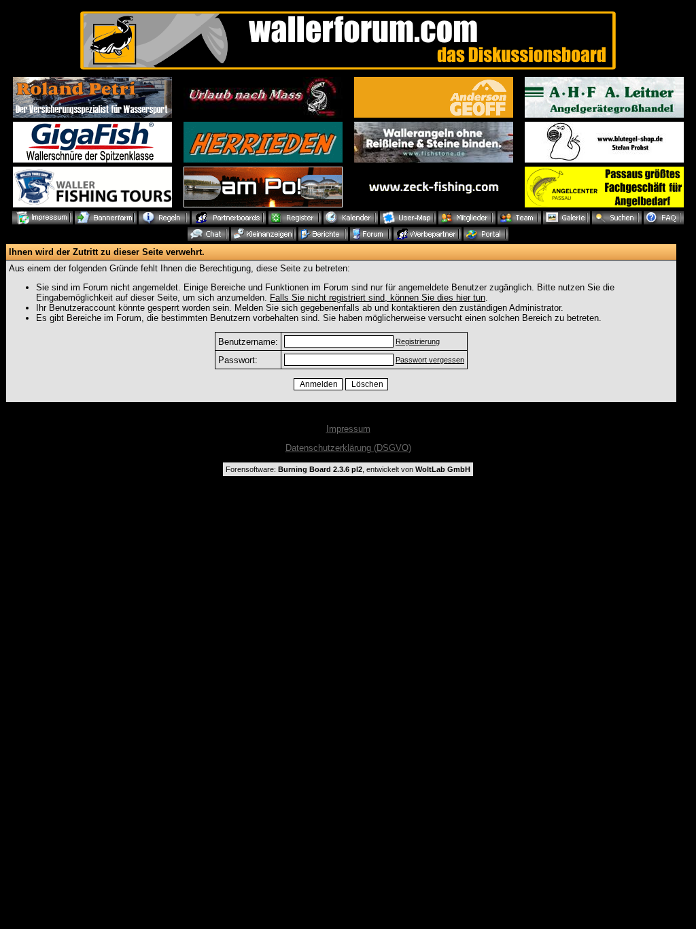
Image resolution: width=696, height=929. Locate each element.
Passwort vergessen (430, 360)
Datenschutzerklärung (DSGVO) (348, 448)
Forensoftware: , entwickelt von (348, 469)
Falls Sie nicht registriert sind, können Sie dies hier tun (377, 297)
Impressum (348, 429)
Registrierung (418, 341)
